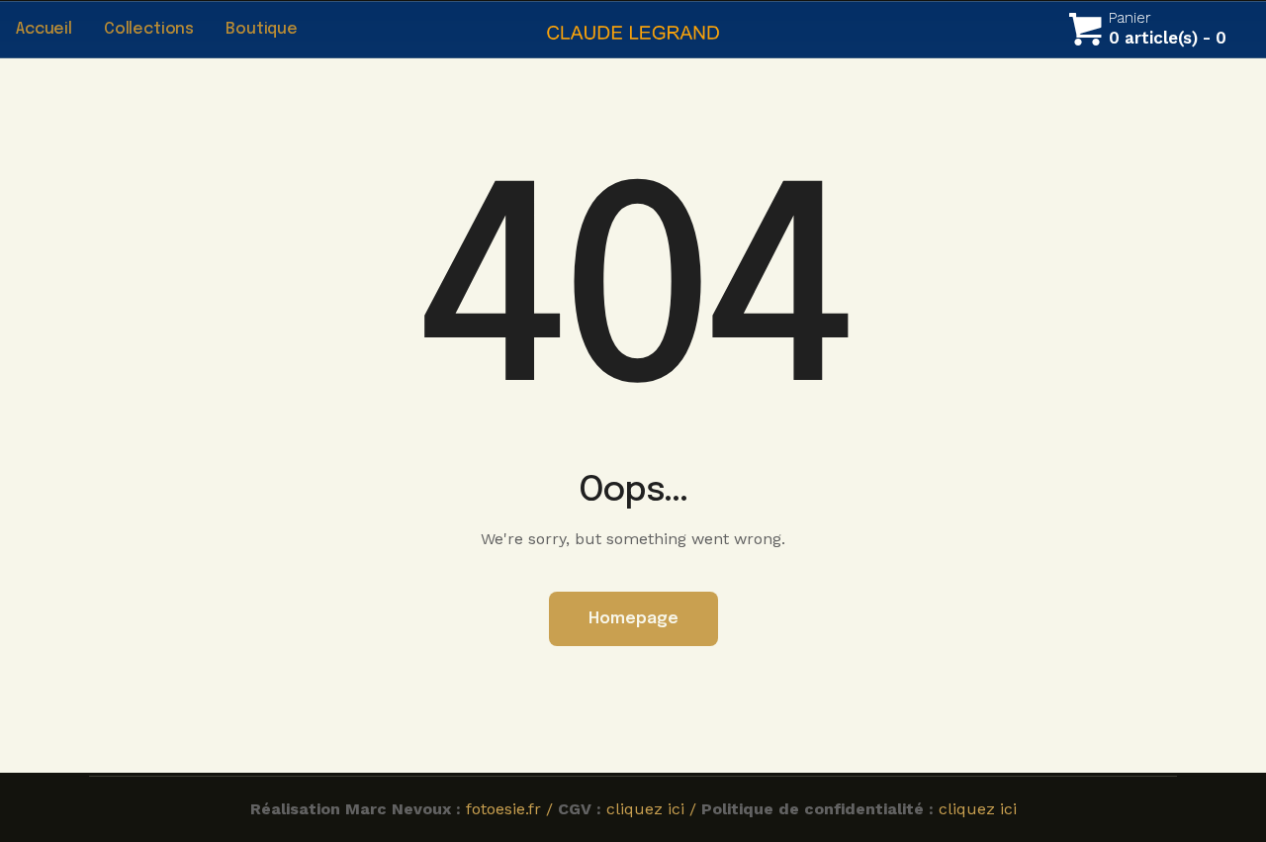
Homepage (633, 618)
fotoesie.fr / (512, 808)
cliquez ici (978, 808)
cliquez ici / (653, 808)
